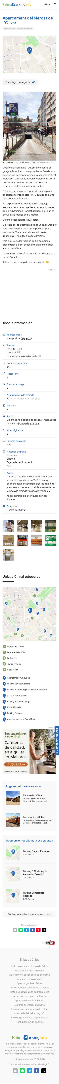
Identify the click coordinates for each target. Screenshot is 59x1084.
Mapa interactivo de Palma (29, 970)
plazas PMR (28, 194)
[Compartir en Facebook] (32, 930)
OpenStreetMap (55, 60)
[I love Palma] (48, 944)
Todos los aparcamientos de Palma (29, 966)
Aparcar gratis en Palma (29, 983)
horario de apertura (28, 423)
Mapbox (55, 69)
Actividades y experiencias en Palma (29, 987)
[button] (55, 4)
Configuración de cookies (29, 1021)
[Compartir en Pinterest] (38, 930)
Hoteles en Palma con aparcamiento (29, 991)
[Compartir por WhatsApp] (20, 930)
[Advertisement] (30, 291)
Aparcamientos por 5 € (29, 978)
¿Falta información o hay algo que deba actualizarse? (29, 914)
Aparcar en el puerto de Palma (29, 996)
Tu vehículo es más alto (27, 398)
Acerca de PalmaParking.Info (29, 1013)
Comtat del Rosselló (34, 210)
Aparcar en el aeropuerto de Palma (29, 1008)
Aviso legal (17, 1017)
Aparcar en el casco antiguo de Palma (29, 974)
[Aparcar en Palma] (17, 4)
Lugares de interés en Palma (29, 1004)
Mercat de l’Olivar (24, 167)
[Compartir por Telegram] (26, 930)
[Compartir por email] (15, 930)
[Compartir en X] (44, 930)
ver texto (26, 338)
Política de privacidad (36, 1017)
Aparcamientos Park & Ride (29, 1000)
